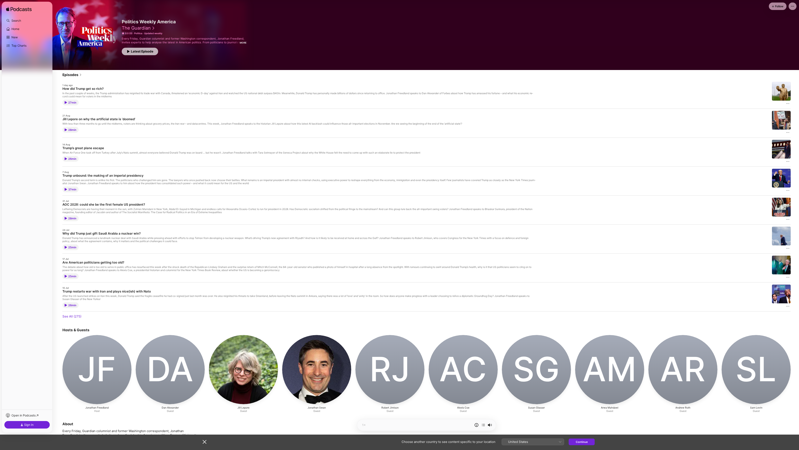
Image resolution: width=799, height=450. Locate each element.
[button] (27, 20)
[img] (19, 9)
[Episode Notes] (476, 425)
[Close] (204, 442)
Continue (582, 442)
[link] (72, 74)
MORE (243, 42)
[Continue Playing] (483, 425)
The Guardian (136, 28)
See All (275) (71, 316)
